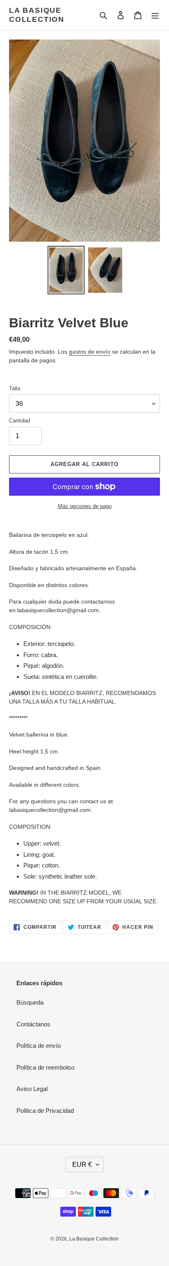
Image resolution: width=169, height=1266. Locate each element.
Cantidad (19, 420)
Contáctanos (33, 1024)
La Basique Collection (36, 14)
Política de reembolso (45, 1067)
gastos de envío (89, 351)
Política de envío (38, 1045)
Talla (14, 388)
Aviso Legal (32, 1088)
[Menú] (155, 15)
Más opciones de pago (85, 506)
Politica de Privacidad (45, 1110)
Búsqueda (29, 1002)
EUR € (82, 1164)
